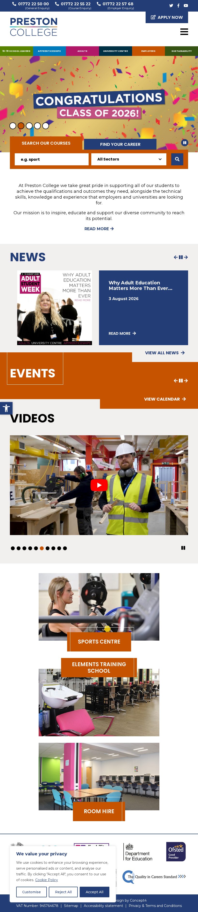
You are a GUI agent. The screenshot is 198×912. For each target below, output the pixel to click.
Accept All (94, 892)
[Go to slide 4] (37, 126)
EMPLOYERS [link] (148, 51)
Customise (31, 892)
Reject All (63, 892)
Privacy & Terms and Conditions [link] (155, 906)
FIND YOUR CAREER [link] (120, 144)
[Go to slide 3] (29, 126)
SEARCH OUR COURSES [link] (46, 143)
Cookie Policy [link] (46, 880)
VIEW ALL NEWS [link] (162, 352)
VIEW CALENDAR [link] (162, 399)
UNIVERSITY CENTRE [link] (115, 51)
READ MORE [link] (97, 229)
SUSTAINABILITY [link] (181, 51)
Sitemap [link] (71, 906)
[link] (6, 408)
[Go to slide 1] (13, 126)
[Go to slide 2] (21, 126)
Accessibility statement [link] (103, 906)
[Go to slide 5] (46, 126)
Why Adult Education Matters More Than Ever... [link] (140, 285)
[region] (63, 874)
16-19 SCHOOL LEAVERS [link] (16, 51)
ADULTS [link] (82, 51)
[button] (184, 142)
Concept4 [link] (138, 900)
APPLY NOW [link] (170, 17)
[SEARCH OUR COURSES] (177, 159)
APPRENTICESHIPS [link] (49, 51)
